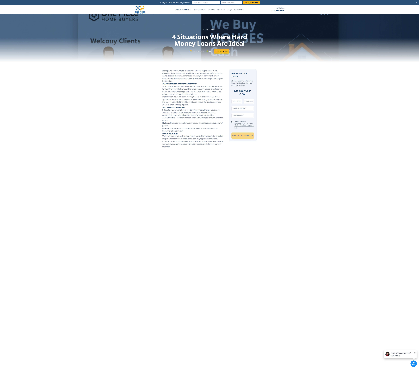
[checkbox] (232, 122)
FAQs (230, 9)
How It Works (199, 9)
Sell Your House (182, 9)
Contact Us (238, 9)
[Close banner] (416, 2)
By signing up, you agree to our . (244, 125)
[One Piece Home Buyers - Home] (142, 9)
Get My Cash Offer (251, 3)
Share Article (223, 51)
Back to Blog (211, 29)
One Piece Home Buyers (200, 110)
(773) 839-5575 (277, 10)
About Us (221, 9)
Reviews (211, 9)
